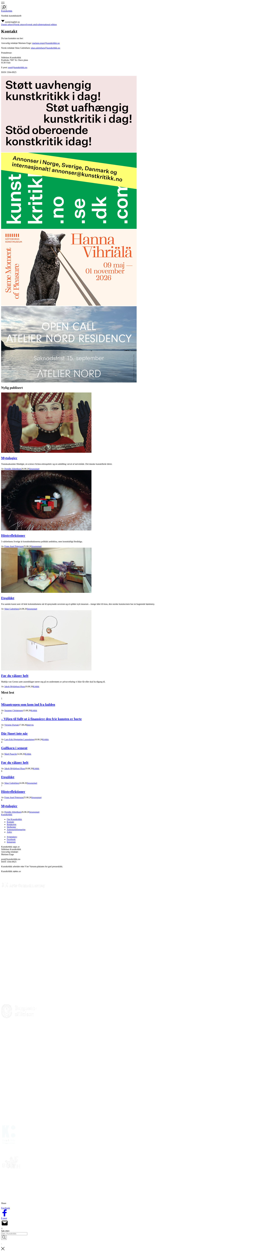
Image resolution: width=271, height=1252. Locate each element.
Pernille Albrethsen (12, 469)
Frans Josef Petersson (13, 546)
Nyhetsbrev (12, 837)
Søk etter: (5, 1231)
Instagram (11, 842)
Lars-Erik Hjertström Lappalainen (19, 739)
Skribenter (11, 827)
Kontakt (10, 822)
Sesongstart (34, 469)
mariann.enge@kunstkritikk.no (46, 43)
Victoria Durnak (11, 725)
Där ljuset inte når (14, 733)
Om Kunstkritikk (14, 819)
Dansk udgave (7, 24)
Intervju (30, 725)
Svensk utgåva (32, 24)
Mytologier (9, 458)
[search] (4, 7)
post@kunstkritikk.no (17, 67)
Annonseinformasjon (16, 829)
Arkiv (9, 832)
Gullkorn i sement (14, 748)
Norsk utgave (20, 24)
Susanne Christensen (13, 710)
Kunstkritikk (6, 11)
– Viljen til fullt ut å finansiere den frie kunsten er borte (41, 719)
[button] (3, 4)
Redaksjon (11, 824)
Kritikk (36, 686)
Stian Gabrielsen (11, 609)
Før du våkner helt (14, 676)
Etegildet (7, 598)
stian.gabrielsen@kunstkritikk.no (45, 48)
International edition (48, 24)
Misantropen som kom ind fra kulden (28, 704)
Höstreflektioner (13, 535)
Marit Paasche (10, 754)
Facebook (11, 839)
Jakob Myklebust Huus (14, 686)
